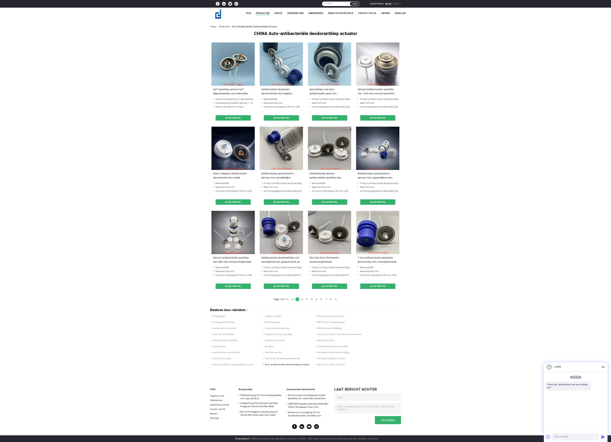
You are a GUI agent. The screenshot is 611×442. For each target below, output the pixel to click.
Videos (278, 13)
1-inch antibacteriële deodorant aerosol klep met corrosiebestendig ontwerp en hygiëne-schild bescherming (378, 260)
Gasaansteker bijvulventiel (330, 316)
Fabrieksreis (315, 13)
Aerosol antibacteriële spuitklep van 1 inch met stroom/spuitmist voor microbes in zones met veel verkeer (376, 92)
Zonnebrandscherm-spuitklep (332, 346)
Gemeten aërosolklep (223, 334)
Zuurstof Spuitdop (221, 358)
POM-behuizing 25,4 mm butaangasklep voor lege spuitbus (261, 397)
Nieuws (385, 13)
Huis (248, 13)
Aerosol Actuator (326, 340)
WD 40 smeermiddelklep (329, 328)
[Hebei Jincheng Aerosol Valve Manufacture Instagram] (236, 4)
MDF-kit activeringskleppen (331, 322)
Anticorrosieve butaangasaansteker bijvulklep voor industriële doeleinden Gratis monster (307, 397)
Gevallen (400, 13)
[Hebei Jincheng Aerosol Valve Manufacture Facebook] (218, 4)
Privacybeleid (242, 438)
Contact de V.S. (367, 13)
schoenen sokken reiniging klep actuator (233, 364)
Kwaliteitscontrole (340, 13)
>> (331, 299)
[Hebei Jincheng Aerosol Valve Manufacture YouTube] (230, 4)
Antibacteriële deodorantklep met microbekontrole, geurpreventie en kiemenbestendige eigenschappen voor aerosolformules (280, 260)
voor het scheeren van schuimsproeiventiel (339, 334)
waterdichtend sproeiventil (226, 352)
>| (335, 299)
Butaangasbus (272, 322)
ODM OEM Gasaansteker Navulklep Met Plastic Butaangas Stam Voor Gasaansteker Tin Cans (308, 406)
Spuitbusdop (218, 346)
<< (292, 299)
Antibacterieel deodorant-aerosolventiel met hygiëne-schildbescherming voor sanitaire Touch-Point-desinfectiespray (279, 92)
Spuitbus (269, 346)
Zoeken (354, 4)
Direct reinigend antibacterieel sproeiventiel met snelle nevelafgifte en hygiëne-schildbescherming (230, 176)
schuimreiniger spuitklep (225, 340)
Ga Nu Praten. (377, 3)
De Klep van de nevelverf (224, 328)
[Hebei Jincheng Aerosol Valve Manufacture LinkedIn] (224, 4)
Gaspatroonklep (273, 316)
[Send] (603, 436)
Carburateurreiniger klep (277, 328)
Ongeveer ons (295, 13)
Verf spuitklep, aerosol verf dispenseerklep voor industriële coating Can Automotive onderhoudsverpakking (230, 92)
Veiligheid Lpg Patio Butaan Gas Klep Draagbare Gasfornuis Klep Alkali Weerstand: (259, 405)
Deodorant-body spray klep (278, 334)
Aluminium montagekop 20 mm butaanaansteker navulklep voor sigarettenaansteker (304, 414)
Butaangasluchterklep (223, 322)
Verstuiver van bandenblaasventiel (282, 358)
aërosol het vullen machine (331, 364)
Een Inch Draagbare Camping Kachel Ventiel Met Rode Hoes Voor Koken (258, 413)
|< (288, 299)
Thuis (213, 26)
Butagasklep (218, 316)
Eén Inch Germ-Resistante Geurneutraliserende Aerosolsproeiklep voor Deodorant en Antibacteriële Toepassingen (328, 260)
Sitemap (214, 418)
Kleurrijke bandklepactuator (331, 358)
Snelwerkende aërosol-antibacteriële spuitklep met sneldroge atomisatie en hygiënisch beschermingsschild (329, 176)
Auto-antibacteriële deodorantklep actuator (287, 364)
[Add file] (548, 436)
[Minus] (603, 367)
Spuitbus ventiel (273, 352)
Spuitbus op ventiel (274, 340)
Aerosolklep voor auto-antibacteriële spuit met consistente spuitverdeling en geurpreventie (326, 92)
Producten (263, 13)
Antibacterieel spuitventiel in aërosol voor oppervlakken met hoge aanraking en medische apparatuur (375, 176)
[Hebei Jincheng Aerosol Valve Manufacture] (218, 14)
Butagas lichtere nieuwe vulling (333, 352)
